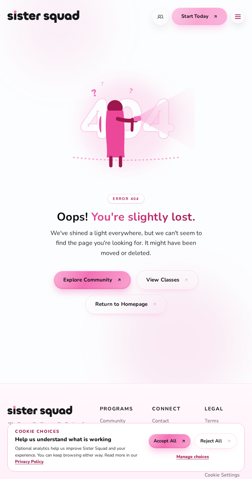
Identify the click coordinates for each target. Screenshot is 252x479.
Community (112, 420)
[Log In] (160, 16)
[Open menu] (238, 16)
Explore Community (87, 279)
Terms (212, 420)
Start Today (194, 16)
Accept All (165, 441)
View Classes (162, 279)
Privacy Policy (29, 462)
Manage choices (192, 457)
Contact (160, 420)
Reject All (211, 441)
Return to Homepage (121, 304)
